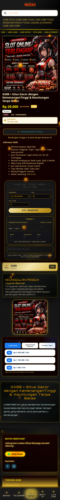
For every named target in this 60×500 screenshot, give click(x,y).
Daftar (31, 496)
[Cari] (5, 13)
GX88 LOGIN (12, 32)
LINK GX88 (40, 19)
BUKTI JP (42, 496)
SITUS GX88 (15, 19)
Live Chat (53, 496)
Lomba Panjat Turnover (30, 345)
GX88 (5, 19)
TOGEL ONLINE (31, 22)
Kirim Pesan (17, 454)
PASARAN (12, 193)
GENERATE (30, 211)
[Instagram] (14, 466)
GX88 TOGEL (28, 19)
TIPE (32, 193)
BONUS (6, 496)
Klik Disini (31, 174)
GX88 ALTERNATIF (51, 32)
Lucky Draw (13, 346)
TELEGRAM (18, 496)
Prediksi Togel (47, 346)
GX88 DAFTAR (25, 32)
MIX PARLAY (16, 22)
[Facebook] (7, 466)
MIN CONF (12, 201)
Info (52, 267)
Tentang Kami (12, 485)
